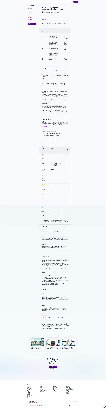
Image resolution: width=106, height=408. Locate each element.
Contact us (68, 392)
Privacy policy (68, 387)
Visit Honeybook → (44, 126)
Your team (54, 391)
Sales (54, 390)
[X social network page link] (46, 388)
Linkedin (41, 389)
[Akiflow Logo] (31, 1)
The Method (29, 388)
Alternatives (29, 396)
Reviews (28, 397)
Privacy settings (39, 405)
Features (28, 393)
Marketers (54, 389)
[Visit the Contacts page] (78, 405)
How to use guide (29, 389)
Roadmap (28, 392)
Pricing (28, 390)
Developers (55, 387)
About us (67, 386)
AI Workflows (29, 394)
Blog (41, 386)
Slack (41, 387)
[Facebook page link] (76, 405)
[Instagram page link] (71, 405)
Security (67, 391)
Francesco (45, 11)
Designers (54, 388)
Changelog (28, 391)
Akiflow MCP (29, 387)
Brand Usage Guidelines (69, 389)
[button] (105, 407)
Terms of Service (68, 388)
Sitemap (67, 393)
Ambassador (42, 391)
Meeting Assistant (29, 395)
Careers (67, 390)
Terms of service (34, 405)
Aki (27, 386)
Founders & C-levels (56, 386)
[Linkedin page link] (69, 405)
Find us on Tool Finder (43, 390)
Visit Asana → (43, 78)
